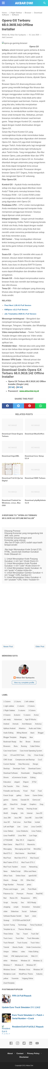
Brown (28, 742)
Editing (32, 777)
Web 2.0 (34, 956)
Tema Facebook (36, 925)
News (5, 871)
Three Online (8, 934)
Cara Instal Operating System (31, 751)
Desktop (6, 769)
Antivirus (38, 724)
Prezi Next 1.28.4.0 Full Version (17, 305)
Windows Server (9, 970)
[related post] (12, 425)
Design (35, 764)
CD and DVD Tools (17, 755)
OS (22, 880)
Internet (30, 813)
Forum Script (8, 795)
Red (4, 898)
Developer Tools (19, 769)
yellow (5, 978)
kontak (37, 822)
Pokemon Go (8, 894)
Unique (6, 952)
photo (29, 885)
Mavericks (31, 844)
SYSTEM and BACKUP (21, 920)
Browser (37, 742)
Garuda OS (25, 800)
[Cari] (44, 3)
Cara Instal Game (10, 751)
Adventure (18, 719)
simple (16, 907)
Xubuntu (39, 974)
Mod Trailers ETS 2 (10, 862)
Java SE (6, 822)
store (34, 916)
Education (7, 782)
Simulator (36, 907)
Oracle (5, 880)
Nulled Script (15, 871)
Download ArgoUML (10, 456)
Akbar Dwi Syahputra (18, 35)
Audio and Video (35, 728)
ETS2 (34, 782)
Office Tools (7, 876)
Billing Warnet (22, 733)
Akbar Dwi (24, 3)
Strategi (6, 920)
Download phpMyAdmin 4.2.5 (35, 501)
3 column (21, 710)
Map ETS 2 (19, 844)
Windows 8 (19, 965)
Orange (14, 880)
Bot (21, 742)
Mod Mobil (31, 853)
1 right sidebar (8, 706)
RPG (35, 898)
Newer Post (8, 646)
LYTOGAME (8, 840)
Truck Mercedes (33, 938)
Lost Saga (33, 836)
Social (24, 911)
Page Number (8, 885)
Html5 (5, 813)
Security (14, 903)
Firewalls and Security (11, 791)
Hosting (20, 809)
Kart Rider (27, 822)
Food (40, 791)
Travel (25, 934)
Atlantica (22, 728)
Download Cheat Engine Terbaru (12, 435)
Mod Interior (19, 853)
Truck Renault (8, 943)
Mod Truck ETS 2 (28, 862)
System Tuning (9, 925)
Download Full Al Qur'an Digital (12, 479)
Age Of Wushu (30, 719)
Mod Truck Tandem (10, 867)
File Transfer (8, 786)
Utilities (15, 952)
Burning (24, 746)
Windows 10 (25, 961)
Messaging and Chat (22, 849)
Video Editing (33, 952)
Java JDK (7, 818)
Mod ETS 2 (7, 853)
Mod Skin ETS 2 (20, 858)
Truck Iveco (7, 938)
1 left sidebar (29, 702)
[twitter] (18, 405)
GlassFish (14, 804)
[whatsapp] (40, 405)
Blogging (23, 737)
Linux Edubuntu (22, 831)
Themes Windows (24, 929)
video (23, 952)
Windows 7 (7, 965)
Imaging (14, 813)
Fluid (32, 791)
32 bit (11, 387)
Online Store (20, 876)
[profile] (24, 674)
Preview (30, 894)
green (5, 809)
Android (6, 724)
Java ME (28, 818)
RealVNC (39, 894)
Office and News (30, 871)
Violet (5, 956)
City (29, 755)
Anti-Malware (27, 724)
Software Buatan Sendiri (12, 916)
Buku (16, 746)
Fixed (25, 791)
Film (17, 786)
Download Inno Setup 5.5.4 (34, 457)
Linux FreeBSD (9, 836)
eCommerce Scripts (19, 777)
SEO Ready (31, 903)
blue (31, 737)
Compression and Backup (25, 760)
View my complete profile (24, 682)
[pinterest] (29, 405)
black (32, 733)
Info (22, 813)
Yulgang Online (27, 978)
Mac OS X (20, 840)
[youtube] (37, 1044)
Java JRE (18, 818)
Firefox (25, 786)
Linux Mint (22, 836)
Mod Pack (7, 858)
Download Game (34, 769)
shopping (6, 907)
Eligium (26, 782)
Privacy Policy (33, 1053)
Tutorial (6, 947)
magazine (31, 840)
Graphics (33, 804)
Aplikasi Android (9, 728)
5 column (27, 715)
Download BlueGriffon (34, 434)
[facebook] (7, 405)
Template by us (9, 929)
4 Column (6, 715)
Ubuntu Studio (17, 947)
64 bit (19, 387)
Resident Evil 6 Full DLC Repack (28, 1027)
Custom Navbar (9, 764)
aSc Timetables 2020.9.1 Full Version (20, 314)
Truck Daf (34, 934)
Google (23, 804)
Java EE (39, 813)
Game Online (37, 795)
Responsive (25, 898)
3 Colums (32, 710)
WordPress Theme (26, 974)
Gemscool (36, 800)
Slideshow (14, 911)
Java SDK (39, 818)
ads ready (7, 719)
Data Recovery (23, 764)
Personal (20, 885)
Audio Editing (8, 733)
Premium (20, 894)
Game (27, 795)
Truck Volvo (35, 943)
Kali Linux (17, 822)
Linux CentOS (36, 827)
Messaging (7, 849)
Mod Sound (34, 858)
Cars (5, 755)
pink (22, 889)
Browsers (6, 746)
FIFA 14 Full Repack (21, 996)
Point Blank (32, 889)
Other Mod (30, 880)
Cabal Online (35, 746)
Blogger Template (9, 737)
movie (23, 867)
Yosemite (15, 978)
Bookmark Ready (9, 742)
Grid (12, 809)
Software (33, 911)
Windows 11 (37, 961)
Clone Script (38, 755)
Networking (33, 867)
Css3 (40, 760)
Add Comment (7, 37)
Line (18, 827)
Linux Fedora (36, 831)
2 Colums (31, 706)
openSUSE (33, 876)
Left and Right (8, 827)
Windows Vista (24, 970)
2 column (20, 706)
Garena (14, 800)
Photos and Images (10, 889)
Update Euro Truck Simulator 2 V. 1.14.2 (21, 1007)
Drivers (6, 777)
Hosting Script (32, 809)
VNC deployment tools (19, 956)
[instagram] (17, 1044)
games (5, 800)
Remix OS (14, 898)
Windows (14, 961)
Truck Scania (22, 943)
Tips (18, 934)
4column (17, 715)
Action (36, 715)
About (10, 1053)
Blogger (41, 733)
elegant (17, 782)
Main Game (7, 844)
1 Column (6, 702)
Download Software (10, 773)
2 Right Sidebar (9, 710)
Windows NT (31, 965)
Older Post (40, 646)
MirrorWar (37, 849)
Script (5, 903)
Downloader (25, 773)
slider (5, 911)
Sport (27, 916)
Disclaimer (24, 1057)
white (5, 961)
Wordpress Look (9, 974)
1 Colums (17, 702)
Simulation (26, 907)
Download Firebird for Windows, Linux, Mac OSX (11, 502)
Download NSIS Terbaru (35, 478)
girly (5, 804)
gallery (19, 795)
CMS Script (7, 760)
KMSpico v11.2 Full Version (16, 310)
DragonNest (37, 773)
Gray (41, 804)
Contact (20, 1053)
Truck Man (20, 938)
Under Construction (33, 947)
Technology (22, 925)
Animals (16, 724)
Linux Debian (8, 831)
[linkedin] (31, 1044)
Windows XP (38, 970)
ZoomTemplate (8, 983)
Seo (22, 903)
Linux (26, 827)
